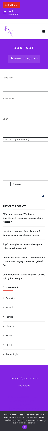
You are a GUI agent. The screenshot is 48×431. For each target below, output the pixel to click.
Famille (9, 316)
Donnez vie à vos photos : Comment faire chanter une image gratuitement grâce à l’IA (24, 261)
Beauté (9, 307)
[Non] (44, 421)
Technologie (12, 354)
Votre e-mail (9, 98)
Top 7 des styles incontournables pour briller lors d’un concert (22, 246)
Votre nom (8, 77)
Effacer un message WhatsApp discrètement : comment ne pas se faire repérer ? (23, 218)
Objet (5, 118)
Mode (9, 335)
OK (24, 427)
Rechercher (43, 196)
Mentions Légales (18, 378)
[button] (43, 32)
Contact (34, 378)
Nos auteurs (24, 385)
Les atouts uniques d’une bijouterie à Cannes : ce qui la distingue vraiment (21, 233)
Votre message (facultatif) (16, 139)
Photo (9, 344)
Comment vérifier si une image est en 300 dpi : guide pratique (24, 276)
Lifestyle (10, 326)
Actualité (10, 298)
